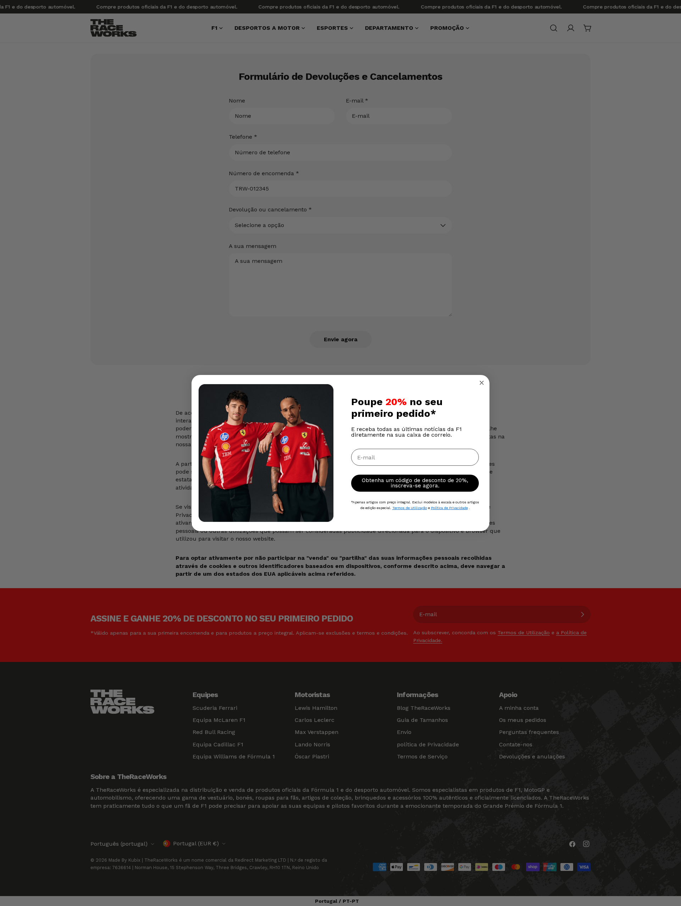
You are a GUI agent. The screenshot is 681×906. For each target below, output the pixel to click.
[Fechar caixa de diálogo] (481, 383)
